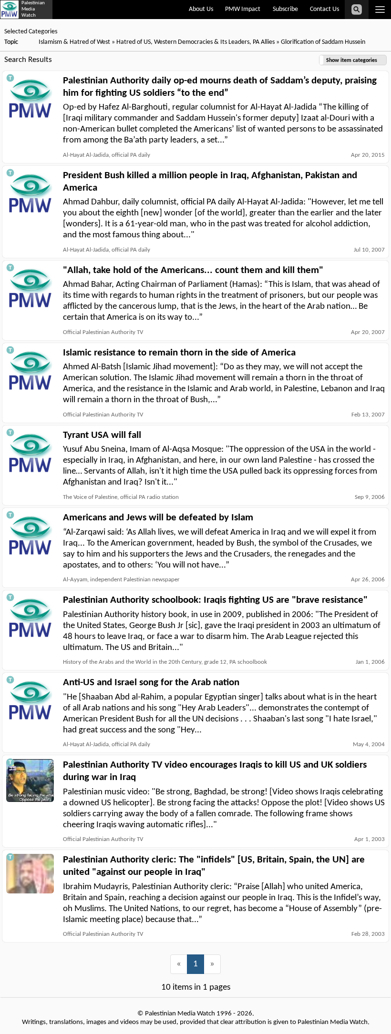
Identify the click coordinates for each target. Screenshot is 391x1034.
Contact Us (324, 9)
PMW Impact (242, 9)
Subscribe (285, 9)
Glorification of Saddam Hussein (323, 42)
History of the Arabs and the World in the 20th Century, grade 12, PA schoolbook (165, 662)
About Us (201, 9)
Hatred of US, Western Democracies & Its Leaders (182, 42)
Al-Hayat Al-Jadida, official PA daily (106, 155)
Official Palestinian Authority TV (103, 332)
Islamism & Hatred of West (74, 42)
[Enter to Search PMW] (357, 9)
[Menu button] (380, 9)
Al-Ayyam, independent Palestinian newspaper (121, 580)
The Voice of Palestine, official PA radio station (121, 497)
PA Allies (264, 42)
